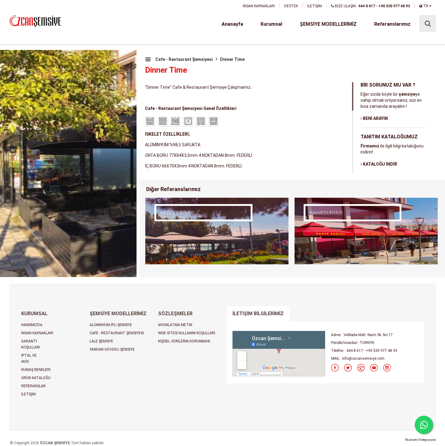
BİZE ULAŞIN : (372, 6)
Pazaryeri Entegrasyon (420, 439)
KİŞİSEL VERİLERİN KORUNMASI (184, 341)
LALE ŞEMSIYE (101, 341)
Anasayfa (232, 24)
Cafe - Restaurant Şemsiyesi (184, 59)
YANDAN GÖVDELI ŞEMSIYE (112, 349)
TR (425, 6)
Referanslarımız (392, 24)
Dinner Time (232, 59)
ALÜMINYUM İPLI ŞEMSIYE (111, 325)
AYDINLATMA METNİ (175, 325)
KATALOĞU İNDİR (379, 164)
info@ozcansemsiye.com (363, 358)
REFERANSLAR (33, 386)
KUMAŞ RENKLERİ (36, 370)
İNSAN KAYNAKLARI (259, 6)
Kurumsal (271, 24)
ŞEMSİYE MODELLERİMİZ (328, 24)
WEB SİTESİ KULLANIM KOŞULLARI (186, 333)
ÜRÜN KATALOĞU (36, 378)
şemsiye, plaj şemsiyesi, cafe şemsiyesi (35, 21)
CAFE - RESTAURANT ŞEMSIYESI (117, 333)
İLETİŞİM (314, 6)
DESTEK (291, 6)
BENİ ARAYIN (375, 118)
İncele (180, 222)
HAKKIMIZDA (31, 325)
